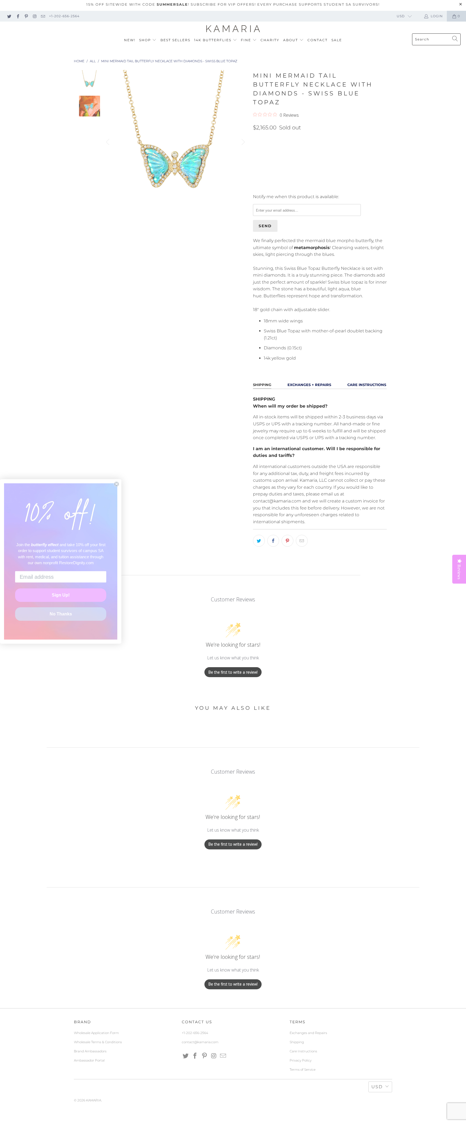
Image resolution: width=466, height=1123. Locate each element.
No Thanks (61, 614)
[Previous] (108, 142)
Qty (257, 139)
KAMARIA (93, 1100)
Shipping (297, 1042)
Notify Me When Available (280, 185)
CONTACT (317, 40)
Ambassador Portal (89, 1060)
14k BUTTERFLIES (213, 40)
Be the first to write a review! (233, 672)
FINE (246, 40)
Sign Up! (61, 595)
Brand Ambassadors (90, 1051)
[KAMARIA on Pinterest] (26, 16)
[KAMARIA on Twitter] (9, 16)
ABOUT (291, 40)
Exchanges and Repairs (308, 1033)
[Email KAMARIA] (42, 16)
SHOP (145, 40)
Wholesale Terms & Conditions (98, 1042)
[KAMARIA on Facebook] (17, 16)
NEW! (129, 40)
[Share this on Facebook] (273, 541)
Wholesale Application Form (96, 1033)
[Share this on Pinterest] (287, 541)
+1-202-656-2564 (64, 16)
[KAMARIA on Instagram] (34, 16)
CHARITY (270, 40)
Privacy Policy (300, 1060)
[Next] (242, 142)
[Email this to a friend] (302, 541)
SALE (336, 40)
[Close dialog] (116, 484)
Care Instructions (303, 1051)
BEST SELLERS (175, 40)
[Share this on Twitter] (259, 541)
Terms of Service (303, 1069)
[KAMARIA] (233, 28)
